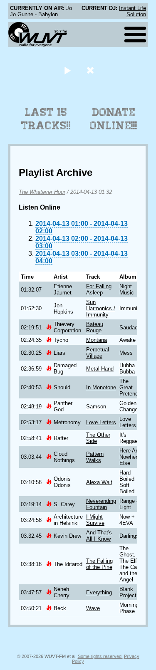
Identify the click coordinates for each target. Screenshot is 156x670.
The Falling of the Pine (99, 564)
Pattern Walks (95, 457)
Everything (99, 592)
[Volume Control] (91, 70)
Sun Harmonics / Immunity (100, 308)
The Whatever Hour (42, 192)
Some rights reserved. (100, 656)
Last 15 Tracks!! (46, 119)
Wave (93, 608)
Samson (96, 406)
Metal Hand (100, 369)
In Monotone (101, 387)
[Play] (67, 70)
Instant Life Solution (132, 11)
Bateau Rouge (94, 327)
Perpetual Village (97, 352)
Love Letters (101, 422)
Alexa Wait (99, 482)
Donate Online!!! (113, 119)
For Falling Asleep (98, 289)
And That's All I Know (99, 535)
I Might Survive (95, 520)
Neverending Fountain (101, 504)
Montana (96, 340)
